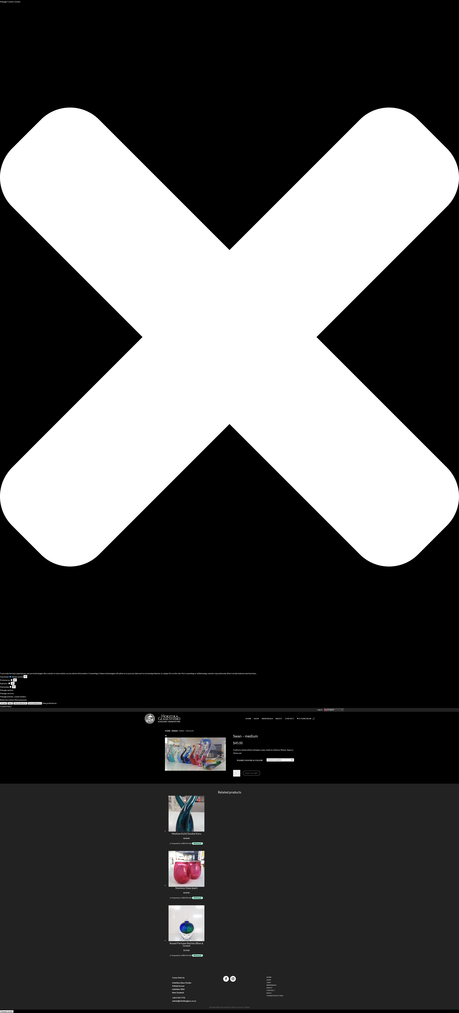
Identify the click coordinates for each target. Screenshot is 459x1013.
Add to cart (251, 773)
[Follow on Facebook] (226, 979)
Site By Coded (243, 1007)
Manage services (7, 693)
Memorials (267, 719)
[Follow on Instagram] (233, 979)
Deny (10, 703)
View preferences (20, 703)
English (330, 710)
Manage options (6, 690)
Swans (175, 731)
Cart (269, 982)
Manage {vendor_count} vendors (13, 696)
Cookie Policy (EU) (275, 996)
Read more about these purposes (13, 700)
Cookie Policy (5, 706)
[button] (229, 337)
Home (248, 719)
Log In (319, 709)
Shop (256, 719)
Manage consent (7, 1011)
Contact (289, 719)
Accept (3, 703)
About (279, 719)
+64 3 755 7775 (178, 998)
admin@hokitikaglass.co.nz (184, 1001)
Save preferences (35, 703)
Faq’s (269, 993)
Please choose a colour (250, 760)
